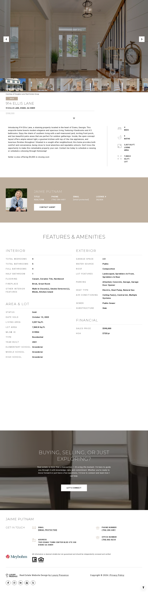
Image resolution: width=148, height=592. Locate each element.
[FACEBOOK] (8, 582)
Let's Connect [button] (74, 488)
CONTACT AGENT (48, 207)
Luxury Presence (60, 575)
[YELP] (33, 582)
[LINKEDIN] (20, 582)
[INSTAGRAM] (14, 582)
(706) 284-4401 (58, 200)
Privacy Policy (117, 575)
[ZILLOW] (27, 582)
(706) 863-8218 (109, 540)
